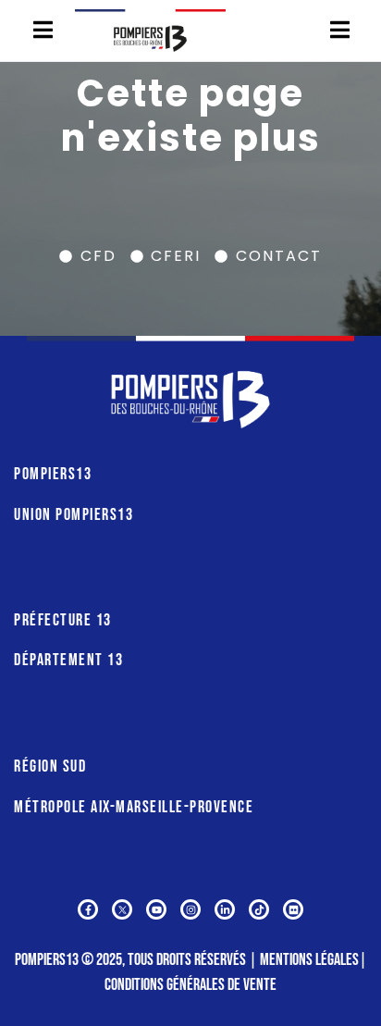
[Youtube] (156, 909)
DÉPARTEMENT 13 (68, 660)
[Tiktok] (259, 909)
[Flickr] (293, 909)
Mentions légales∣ (313, 960)
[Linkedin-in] (225, 909)
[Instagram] (190, 909)
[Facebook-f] (88, 909)
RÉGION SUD (50, 766)
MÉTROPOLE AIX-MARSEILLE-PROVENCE (133, 807)
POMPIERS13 (53, 474)
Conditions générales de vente (190, 985)
